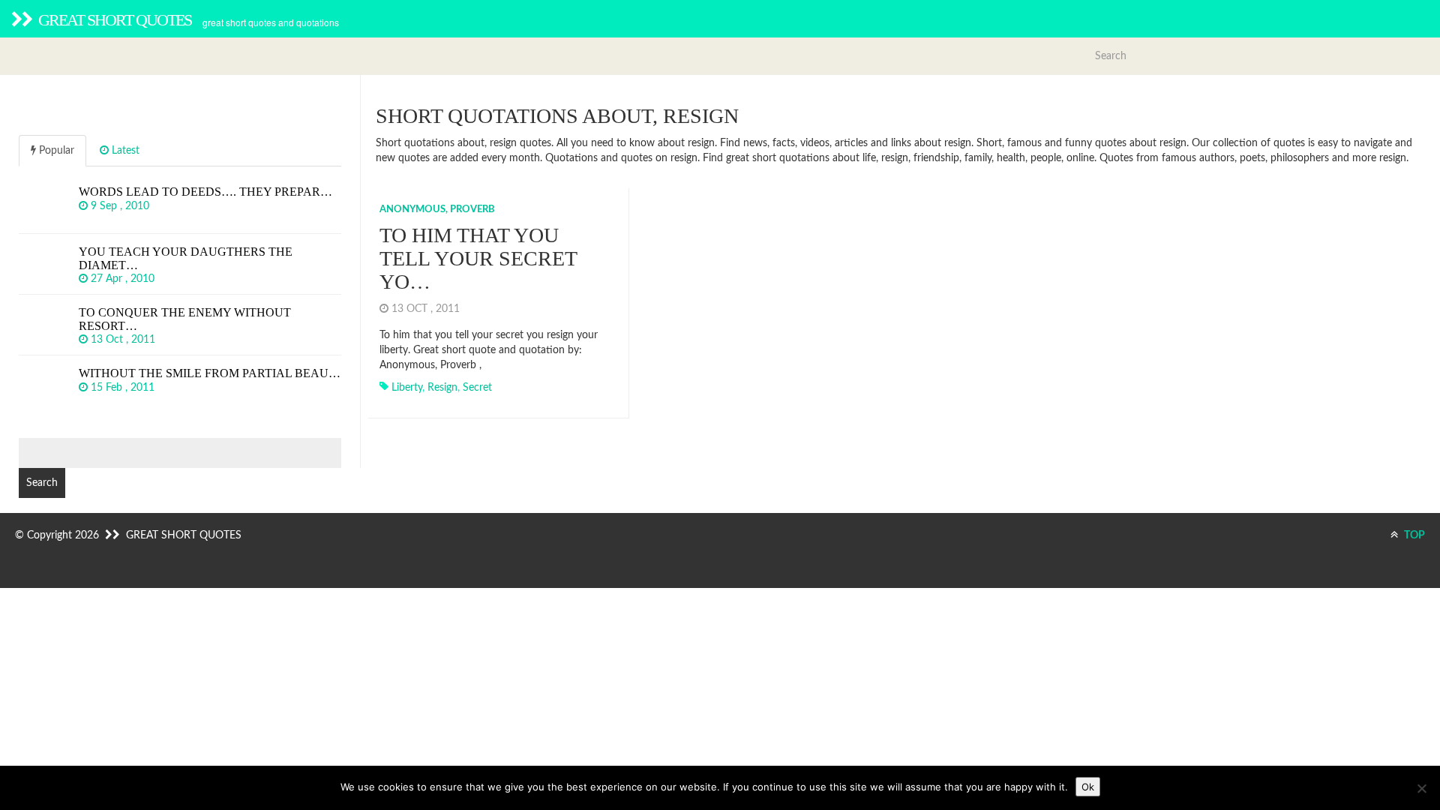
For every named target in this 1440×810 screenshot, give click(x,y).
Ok (1088, 787)
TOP (1413, 535)
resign (443, 387)
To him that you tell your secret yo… (478, 258)
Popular (55, 151)
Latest (124, 151)
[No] (1421, 788)
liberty (407, 387)
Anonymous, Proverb (437, 209)
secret (477, 387)
